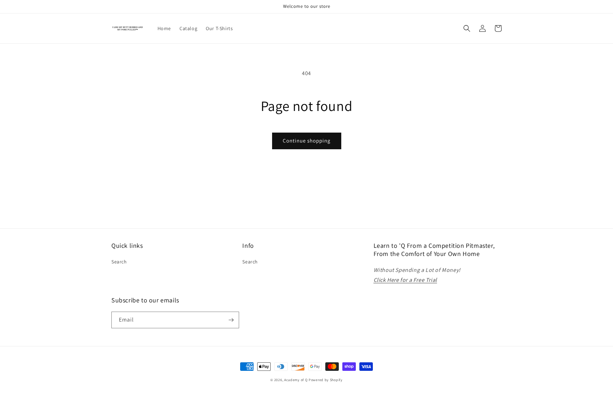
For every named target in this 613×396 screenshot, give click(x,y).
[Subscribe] (231, 320)
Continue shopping (307, 140)
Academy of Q (296, 380)
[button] (467, 28)
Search (119, 261)
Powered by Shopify (326, 380)
